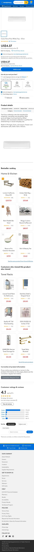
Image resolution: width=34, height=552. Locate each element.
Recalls (4, 497)
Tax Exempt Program (7, 505)
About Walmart (6, 457)
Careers (4, 459)
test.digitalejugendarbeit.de (21, 54)
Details (15, 94)
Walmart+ (4, 483)
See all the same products (26, 362)
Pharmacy (4, 494)
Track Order (12, 448)
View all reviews (7, 404)
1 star (3, 418)
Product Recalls (6, 502)
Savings (22, 6)
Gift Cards (4, 486)
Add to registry (25, 97)
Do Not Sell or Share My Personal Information (14, 521)
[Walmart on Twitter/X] (6, 536)
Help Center (27, 445)
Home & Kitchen (27, 111)
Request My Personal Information (11, 518)
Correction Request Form (10, 377)
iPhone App (5, 527)
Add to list (9, 97)
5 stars (3, 410)
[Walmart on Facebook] (3, 536)
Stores (3, 478)
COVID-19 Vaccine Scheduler (10, 492)
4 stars (3, 412)
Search (30, 432)
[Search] (26, 2)
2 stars (3, 416)
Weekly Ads (24, 448)
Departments (7, 6)
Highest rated (22, 424)
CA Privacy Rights (6, 516)
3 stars (3, 414)
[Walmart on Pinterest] (13, 536)
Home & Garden (18, 111)
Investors (4, 464)
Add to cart (17, 69)
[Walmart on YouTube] (10, 536)
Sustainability (5, 467)
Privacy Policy (5, 513)
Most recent (11, 424)
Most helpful (6, 428)
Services (15, 6)
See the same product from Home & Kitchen (20, 261)
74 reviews (13, 41)
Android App (5, 530)
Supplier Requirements (8, 469)
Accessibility (5, 500)
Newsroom (5, 462)
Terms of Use (5, 511)
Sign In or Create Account (12, 445)
